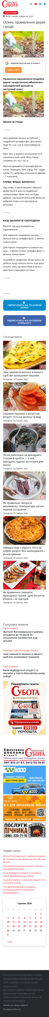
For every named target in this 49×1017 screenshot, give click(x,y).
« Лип (9, 941)
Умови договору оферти (15, 1005)
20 (24, 926)
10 (8, 922)
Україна (34, 650)
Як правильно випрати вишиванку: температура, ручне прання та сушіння (23, 506)
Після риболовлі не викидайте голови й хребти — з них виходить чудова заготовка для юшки (23, 460)
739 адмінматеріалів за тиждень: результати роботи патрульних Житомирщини (19, 889)
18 (13, 926)
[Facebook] (40, 4)
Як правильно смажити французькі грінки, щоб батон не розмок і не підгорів (24, 595)
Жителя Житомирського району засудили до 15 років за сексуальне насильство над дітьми (23, 636)
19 (19, 926)
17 (8, 926)
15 (35, 922)
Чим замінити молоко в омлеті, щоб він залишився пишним (23, 373)
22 (35, 926)
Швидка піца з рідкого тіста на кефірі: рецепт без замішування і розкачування (23, 551)
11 (13, 922)
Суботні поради (22, 650)
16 (41, 922)
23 (41, 926)
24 (8, 930)
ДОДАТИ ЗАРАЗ (13, 70)
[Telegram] (45, 4)
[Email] (31, 4)
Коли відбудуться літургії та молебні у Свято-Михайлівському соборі (24, 673)
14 (30, 922)
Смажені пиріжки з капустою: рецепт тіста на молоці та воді (22, 415)
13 (24, 922)
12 (19, 922)
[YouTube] (36, 4)
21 (30, 926)
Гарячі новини (10, 628)
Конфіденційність (12, 1009)
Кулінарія (8, 650)
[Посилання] (10, 4)
